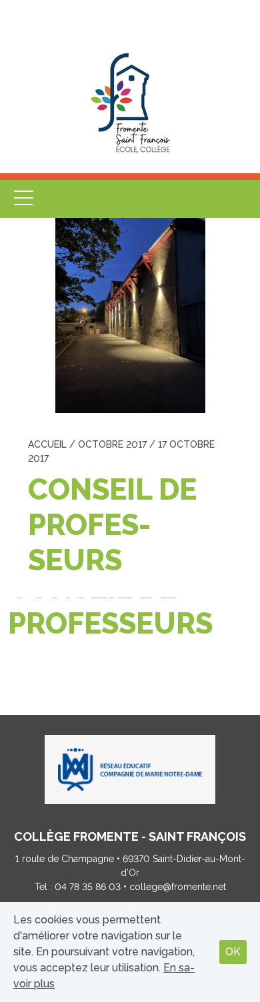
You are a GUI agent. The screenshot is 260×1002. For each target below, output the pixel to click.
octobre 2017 (112, 444)
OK (233, 951)
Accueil (47, 444)
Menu (24, 199)
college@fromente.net (177, 886)
